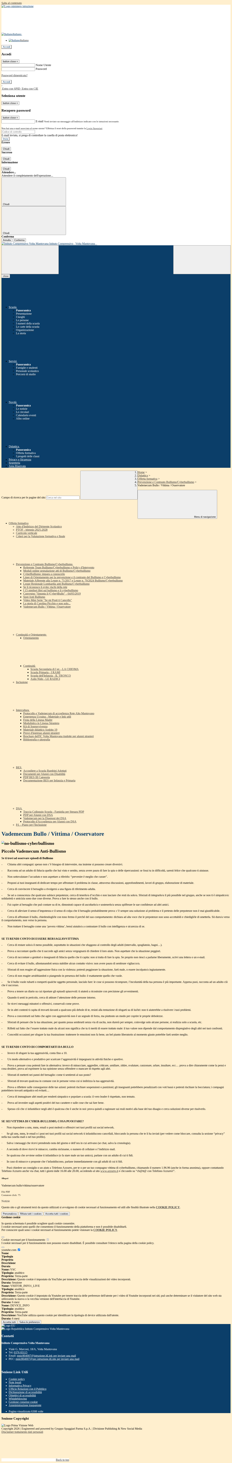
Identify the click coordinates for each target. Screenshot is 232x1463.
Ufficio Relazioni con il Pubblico (27, 1388)
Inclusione (22, 682)
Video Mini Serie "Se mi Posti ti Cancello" (47, 600)
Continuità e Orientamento (31, 634)
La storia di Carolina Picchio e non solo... (47, 603)
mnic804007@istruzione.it (46, 1355)
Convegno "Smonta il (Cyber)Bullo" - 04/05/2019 (52, 593)
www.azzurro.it (109, 1171)
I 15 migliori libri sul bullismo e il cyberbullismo (50, 590)
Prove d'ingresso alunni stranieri (41, 732)
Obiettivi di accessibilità (22, 1395)
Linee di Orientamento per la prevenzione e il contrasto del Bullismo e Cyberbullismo (72, 577)
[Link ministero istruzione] (17, 6)
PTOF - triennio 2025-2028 (31, 529)
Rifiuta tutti (31, 1213)
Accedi (6, 47)
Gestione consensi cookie (23, 1401)
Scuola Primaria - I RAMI (45, 672)
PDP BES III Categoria (36, 777)
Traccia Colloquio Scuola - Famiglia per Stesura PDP (53, 811)
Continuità (29, 665)
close (6, 276)
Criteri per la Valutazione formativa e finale (40, 536)
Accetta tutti (56, 1213)
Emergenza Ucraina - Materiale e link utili (47, 716)
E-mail (39, 121)
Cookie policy (17, 1379)
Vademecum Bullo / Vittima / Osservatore (47, 606)
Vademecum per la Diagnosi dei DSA (44, 818)
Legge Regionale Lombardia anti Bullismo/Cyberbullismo (56, 583)
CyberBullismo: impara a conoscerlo (44, 574)
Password (41, 68)
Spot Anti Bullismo (34, 596)
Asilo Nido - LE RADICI (45, 678)
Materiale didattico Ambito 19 (40, 729)
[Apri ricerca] (202, 259)
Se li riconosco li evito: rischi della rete (45, 587)
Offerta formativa (147, 478)
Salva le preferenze (29, 1322)
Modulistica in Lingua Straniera (41, 723)
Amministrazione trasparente (25, 1405)
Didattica (143, 475)
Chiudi (6, 149)
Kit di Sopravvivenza (35, 726)
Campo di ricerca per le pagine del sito (23, 497)
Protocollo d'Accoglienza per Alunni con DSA (49, 821)
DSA (19, 808)
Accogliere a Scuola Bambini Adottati (45, 770)
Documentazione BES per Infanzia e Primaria (49, 780)
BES (19, 767)
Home (141, 472)
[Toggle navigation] (30, 259)
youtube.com (9, 1249)
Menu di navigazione (204, 516)
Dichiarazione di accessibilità (25, 1392)
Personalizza (9, 1213)
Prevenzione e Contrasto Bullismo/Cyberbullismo (166, 482)
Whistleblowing (18, 1398)
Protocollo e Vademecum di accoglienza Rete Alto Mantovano (58, 713)
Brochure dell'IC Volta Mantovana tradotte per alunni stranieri (58, 736)
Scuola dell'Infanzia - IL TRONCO (50, 675)
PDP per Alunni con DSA (38, 815)
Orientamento (31, 637)
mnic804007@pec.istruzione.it (47, 1358)
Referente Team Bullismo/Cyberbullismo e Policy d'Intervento (58, 567)
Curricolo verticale (26, 533)
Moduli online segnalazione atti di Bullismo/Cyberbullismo (56, 570)
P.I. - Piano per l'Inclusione (31, 824)
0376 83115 (20, 1352)
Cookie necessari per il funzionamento (23, 1239)
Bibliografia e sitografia (36, 739)
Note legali (15, 1382)
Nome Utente (43, 65)
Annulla (7, 240)
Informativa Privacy (20, 1385)
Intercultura (23, 710)
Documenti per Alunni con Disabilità (44, 774)
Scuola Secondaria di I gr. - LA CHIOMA (54, 669)
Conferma (19, 240)
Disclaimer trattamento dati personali (22, 1431)
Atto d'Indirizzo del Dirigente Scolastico (39, 526)
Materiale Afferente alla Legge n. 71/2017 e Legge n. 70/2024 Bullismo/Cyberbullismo (73, 580)
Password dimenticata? (14, 75)
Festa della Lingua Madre (37, 719)
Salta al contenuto (11, 3)
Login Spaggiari (94, 128)
